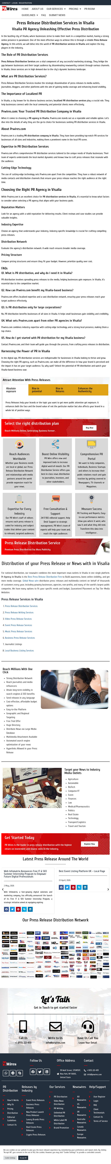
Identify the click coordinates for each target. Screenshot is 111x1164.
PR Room (89, 9)
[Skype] (20, 1073)
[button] (6, 887)
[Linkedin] (47, 1072)
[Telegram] (13, 1073)
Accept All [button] (23, 1158)
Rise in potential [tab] (37, 390)
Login (14, 3)
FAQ (43, 15)
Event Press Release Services (18, 625)
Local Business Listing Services (19, 650)
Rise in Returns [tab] (60, 390)
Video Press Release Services (18, 618)
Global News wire (31, 580)
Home (25, 9)
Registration (25, 3)
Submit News (57, 15)
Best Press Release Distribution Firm (45, 576)
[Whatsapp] (6, 1073)
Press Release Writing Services (19, 612)
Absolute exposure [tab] (11, 390)
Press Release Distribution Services (21, 606)
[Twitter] (40, 1072)
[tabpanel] (55, 407)
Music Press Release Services (18, 631)
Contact (6, 3)
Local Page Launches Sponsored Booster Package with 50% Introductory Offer (80, 872)
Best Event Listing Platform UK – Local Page (27, 871)
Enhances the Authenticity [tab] (85, 390)
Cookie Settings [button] (10, 1158)
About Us (37, 9)
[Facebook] (33, 1072)
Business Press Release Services (20, 637)
